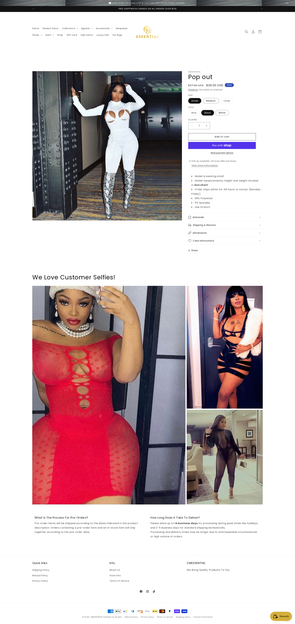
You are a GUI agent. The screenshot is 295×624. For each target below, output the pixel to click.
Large (228, 101)
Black (208, 112)
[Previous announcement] (33, 9)
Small (194, 100)
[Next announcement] (261, 9)
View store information (205, 165)
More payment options (222, 152)
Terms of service (165, 617)
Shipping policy (183, 617)
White (222, 112)
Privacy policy (147, 617)
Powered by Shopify (112, 617)
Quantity (192, 119)
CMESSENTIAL (96, 617)
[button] (69, 28)
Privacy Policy (40, 580)
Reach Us (115, 570)
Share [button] (194, 250)
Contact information (203, 617)
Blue (195, 113)
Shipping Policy (40, 570)
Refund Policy (40, 575)
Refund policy (131, 617)
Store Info (115, 575)
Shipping (193, 89)
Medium (211, 100)
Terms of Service (119, 580)
